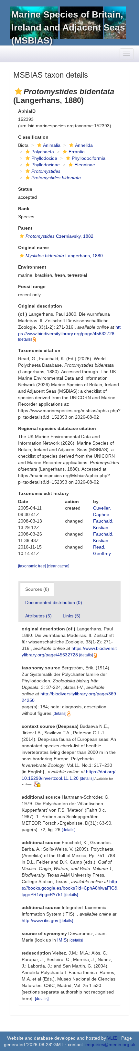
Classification (33, 137)
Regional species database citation (57, 428)
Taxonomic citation (39, 350)
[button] (18, 91)
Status (25, 189)
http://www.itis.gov (40, 920)
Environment (32, 267)
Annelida (84, 145)
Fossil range (32, 286)
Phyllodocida (44, 158)
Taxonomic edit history (43, 493)
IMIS (62, 940)
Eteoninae (84, 164)
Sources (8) (37, 589)
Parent (25, 228)
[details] (25, 339)
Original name (33, 247)
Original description (40, 306)
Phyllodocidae (45, 164)
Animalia (51, 145)
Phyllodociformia (88, 158)
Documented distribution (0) (53, 602)
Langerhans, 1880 (64, 255)
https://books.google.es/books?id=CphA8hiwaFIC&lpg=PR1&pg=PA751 (69, 888)
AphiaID (27, 111)
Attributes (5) (38, 615)
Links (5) (71, 615)
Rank (23, 208)
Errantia (77, 151)
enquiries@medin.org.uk (110, 1044)
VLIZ (112, 1038)
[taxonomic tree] (32, 566)
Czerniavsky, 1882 (59, 236)
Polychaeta (42, 151)
